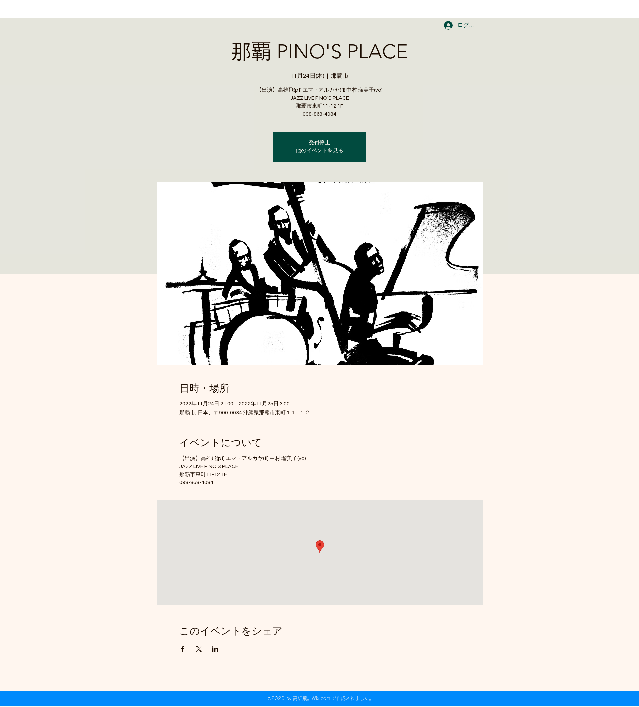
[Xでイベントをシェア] (199, 649)
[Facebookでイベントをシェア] (182, 649)
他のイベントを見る (319, 150)
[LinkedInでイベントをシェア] (215, 649)
